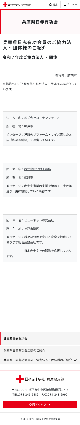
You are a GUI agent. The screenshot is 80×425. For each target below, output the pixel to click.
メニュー (71, 4)
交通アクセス (38, 404)
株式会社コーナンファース (42, 117)
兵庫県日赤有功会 (15, 338)
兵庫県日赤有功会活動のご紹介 (24, 350)
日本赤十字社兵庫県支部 (40, 379)
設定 (55, 4)
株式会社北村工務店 (37, 169)
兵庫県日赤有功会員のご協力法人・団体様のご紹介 (38, 360)
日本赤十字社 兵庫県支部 (17, 4)
